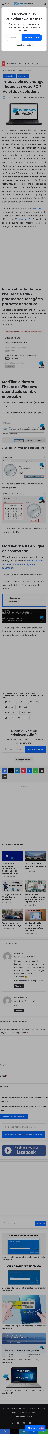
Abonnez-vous (32, 37)
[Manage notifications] (42, 1428)
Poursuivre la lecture (24, 45)
